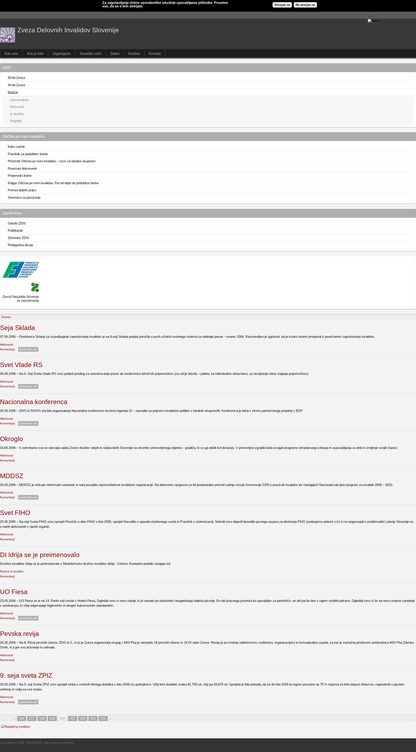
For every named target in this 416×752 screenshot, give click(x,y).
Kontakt (155, 53)
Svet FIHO (15, 512)
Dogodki (16, 121)
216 (21, 718)
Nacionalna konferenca (33, 401)
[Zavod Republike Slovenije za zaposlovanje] (20, 277)
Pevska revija (19, 633)
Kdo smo (11, 53)
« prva (3, 718)
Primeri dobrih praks (22, 190)
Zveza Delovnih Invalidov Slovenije (68, 30)
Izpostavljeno (19, 100)
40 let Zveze (16, 85)
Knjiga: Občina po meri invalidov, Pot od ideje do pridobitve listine (53, 183)
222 (82, 718)
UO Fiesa (14, 591)
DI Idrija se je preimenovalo (40, 554)
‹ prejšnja (9, 718)
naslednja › (115, 718)
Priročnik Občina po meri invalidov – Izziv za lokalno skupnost (51, 161)
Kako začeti (16, 146)
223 (93, 718)
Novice (13, 92)
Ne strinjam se (305, 4)
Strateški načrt (90, 53)
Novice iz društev (11, 571)
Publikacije (15, 230)
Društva (134, 53)
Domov (6, 317)
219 (52, 718)
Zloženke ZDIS (18, 238)
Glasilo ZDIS (17, 223)
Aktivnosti (17, 107)
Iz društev (17, 114)
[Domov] (7, 41)
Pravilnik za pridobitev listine (28, 154)
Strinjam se (282, 4)
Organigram (61, 53)
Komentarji (7, 349)
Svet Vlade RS (21, 364)
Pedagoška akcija (20, 245)
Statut (114, 53)
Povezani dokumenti (22, 168)
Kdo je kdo (35, 53)
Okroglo (11, 438)
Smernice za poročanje (24, 197)
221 (72, 718)
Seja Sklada (17, 327)
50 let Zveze (16, 78)
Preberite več (28, 349)
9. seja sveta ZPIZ (26, 675)
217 (31, 718)
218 (42, 718)
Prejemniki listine (20, 175)
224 (103, 718)
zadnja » (121, 718)
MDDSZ (11, 475)
